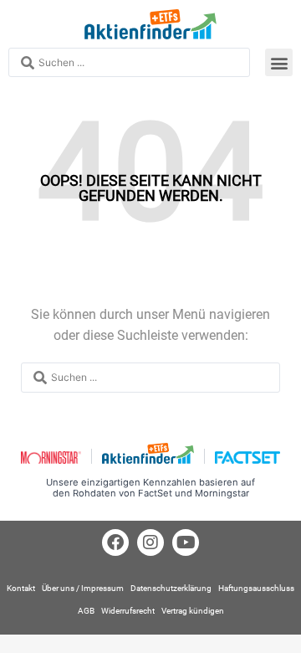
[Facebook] (115, 542)
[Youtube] (185, 542)
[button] (279, 62)
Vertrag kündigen (192, 610)
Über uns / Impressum (83, 588)
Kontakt (21, 588)
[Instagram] (150, 542)
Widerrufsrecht (128, 610)
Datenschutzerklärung (171, 588)
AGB (86, 610)
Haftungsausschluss (256, 588)
